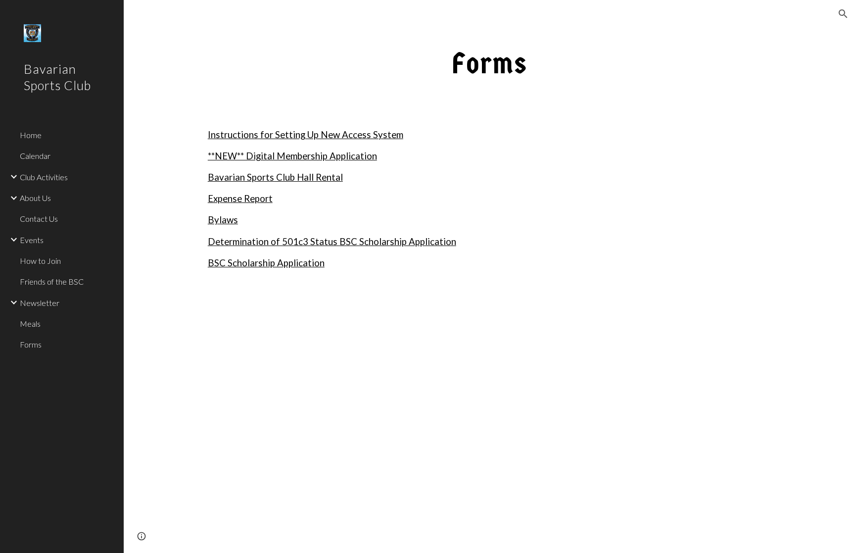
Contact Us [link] (39, 218)
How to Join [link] (40, 260)
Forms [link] (31, 344)
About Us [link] (35, 197)
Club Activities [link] (44, 177)
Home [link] (31, 135)
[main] (489, 63)
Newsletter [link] (39, 302)
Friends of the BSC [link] (52, 281)
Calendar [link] (35, 155)
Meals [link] (30, 323)
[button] (843, 14)
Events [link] (32, 240)
